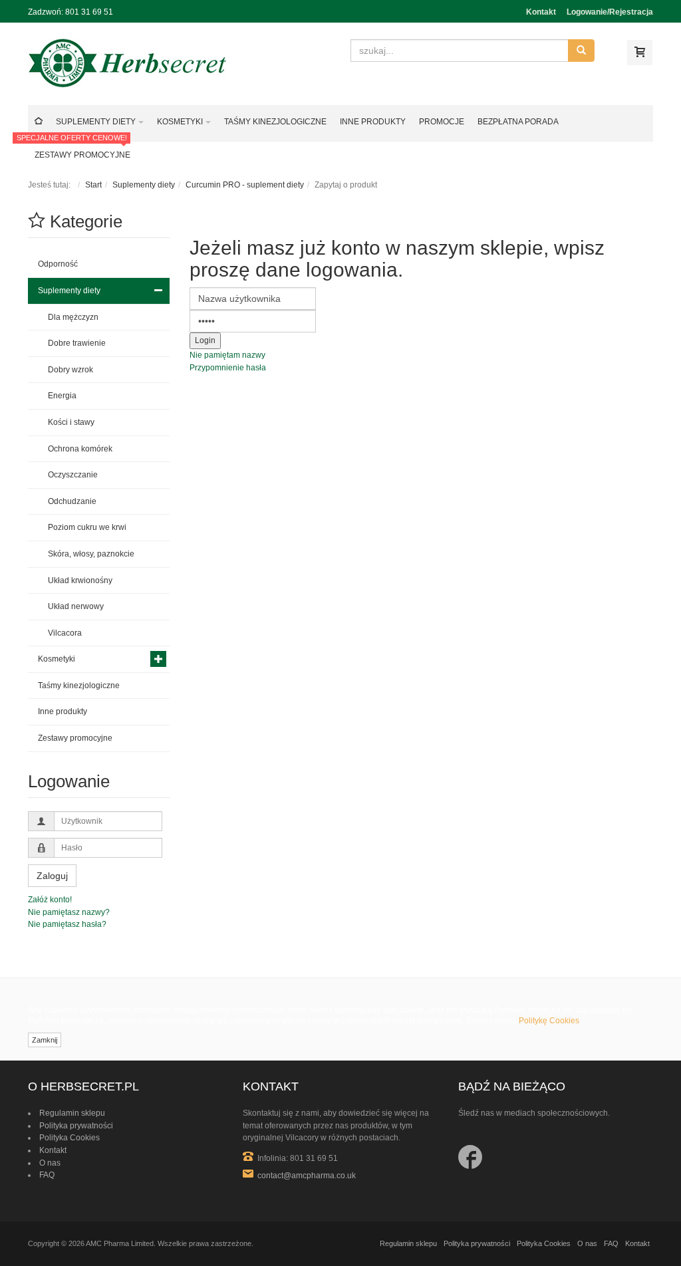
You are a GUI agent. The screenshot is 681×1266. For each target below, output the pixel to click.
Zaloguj (52, 875)
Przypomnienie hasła (228, 367)
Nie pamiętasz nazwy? (69, 912)
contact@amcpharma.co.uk (306, 1175)
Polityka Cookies (69, 1137)
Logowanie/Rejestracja (610, 12)
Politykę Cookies (549, 1020)
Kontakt (541, 12)
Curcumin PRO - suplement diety (245, 185)
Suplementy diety (143, 185)
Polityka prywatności (76, 1125)
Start (93, 185)
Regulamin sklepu (72, 1113)
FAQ (47, 1175)
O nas (50, 1163)
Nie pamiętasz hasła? (67, 924)
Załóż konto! (50, 899)
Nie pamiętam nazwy (227, 355)
